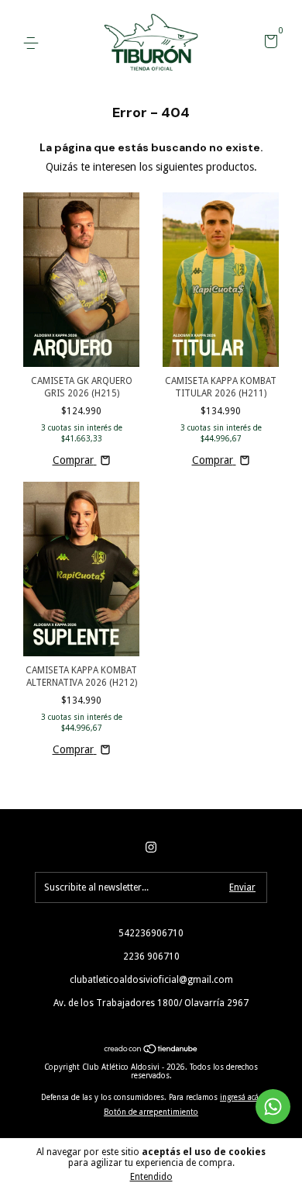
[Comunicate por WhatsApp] (273, 1106)
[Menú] (33, 43)
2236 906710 (151, 956)
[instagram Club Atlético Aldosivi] (151, 847)
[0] (268, 44)
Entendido (151, 1176)
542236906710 (151, 933)
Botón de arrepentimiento (151, 1112)
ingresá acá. (240, 1097)
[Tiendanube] (151, 1050)
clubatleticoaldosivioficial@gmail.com (151, 979)
